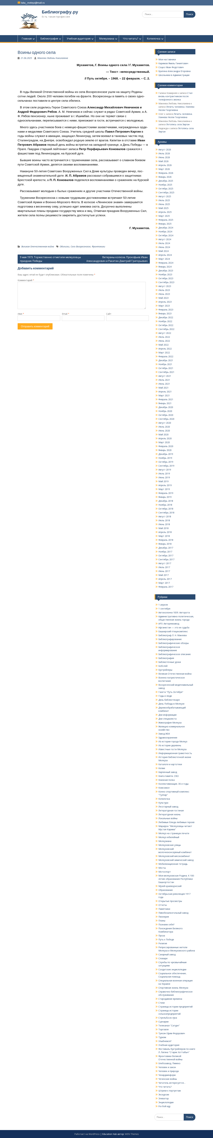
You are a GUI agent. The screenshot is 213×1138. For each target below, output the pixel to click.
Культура (163, 802)
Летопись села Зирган (178, 124)
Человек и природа (168, 1071)
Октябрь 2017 (165, 555)
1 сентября (164, 608)
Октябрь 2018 (165, 508)
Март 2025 (164, 215)
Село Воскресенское (81, 246)
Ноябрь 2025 (165, 184)
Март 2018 (164, 535)
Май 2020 (163, 434)
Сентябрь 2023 (166, 282)
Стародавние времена (170, 998)
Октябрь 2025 (165, 188)
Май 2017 (163, 575)
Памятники (164, 908)
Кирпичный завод (167, 772)
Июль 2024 (164, 243)
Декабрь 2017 (165, 547)
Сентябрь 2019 (166, 465)
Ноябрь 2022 (165, 321)
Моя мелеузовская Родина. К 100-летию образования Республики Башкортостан (176, 879)
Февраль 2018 (165, 539)
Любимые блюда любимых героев (176, 822)
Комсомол (163, 787)
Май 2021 (163, 387)
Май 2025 (163, 208)
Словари (162, 958)
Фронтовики (98, 246)
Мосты (162, 867)
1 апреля (163, 604)
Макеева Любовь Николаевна (52, 58)
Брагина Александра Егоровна (174, 71)
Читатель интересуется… (171, 1082)
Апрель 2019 (165, 485)
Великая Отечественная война (37, 246)
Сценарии (163, 1021)
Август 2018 (164, 516)
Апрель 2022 (165, 348)
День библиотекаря (169, 699)
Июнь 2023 (164, 293)
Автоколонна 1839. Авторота (174, 612)
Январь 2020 (165, 450)
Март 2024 (164, 258)
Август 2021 (164, 375)
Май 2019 (163, 481)
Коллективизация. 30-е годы (173, 783)
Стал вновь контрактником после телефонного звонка (175, 96)
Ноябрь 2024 (165, 231)
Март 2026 (164, 169)
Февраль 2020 (165, 446)
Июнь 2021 (164, 383)
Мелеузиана (106, 38)
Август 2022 (164, 333)
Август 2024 (164, 239)
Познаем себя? (166, 924)
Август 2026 (164, 149)
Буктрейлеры (165, 669)
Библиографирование (170, 639)
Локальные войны (167, 818)
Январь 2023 (165, 313)
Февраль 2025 (165, 219)
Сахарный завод (167, 954)
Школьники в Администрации (173, 75)
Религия (162, 943)
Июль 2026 (164, 153)
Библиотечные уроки (169, 662)
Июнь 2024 (164, 247)
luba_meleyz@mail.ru (33, 2)
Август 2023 (164, 286)
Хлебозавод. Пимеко (169, 1063)
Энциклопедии (166, 1102)
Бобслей (162, 665)
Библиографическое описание (174, 654)
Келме (161, 768)
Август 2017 (164, 563)
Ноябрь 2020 (165, 411)
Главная (27, 38)
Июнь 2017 (164, 571)
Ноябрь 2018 (165, 504)
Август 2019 (164, 469)
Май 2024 (163, 251)
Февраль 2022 (165, 356)
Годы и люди (165, 695)
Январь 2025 (165, 223)
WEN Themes (132, 1134)
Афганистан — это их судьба (173, 627)
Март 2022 (164, 352)
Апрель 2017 (165, 578)
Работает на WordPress (87, 1134)
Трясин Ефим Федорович (171, 1033)
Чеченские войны (167, 1078)
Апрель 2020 (165, 438)
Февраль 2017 (165, 586)
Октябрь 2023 (165, 278)
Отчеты (162, 904)
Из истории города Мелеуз (172, 741)
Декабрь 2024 (165, 227)
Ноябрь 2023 (165, 274)
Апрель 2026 (165, 165)
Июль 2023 (164, 290)
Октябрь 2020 (165, 414)
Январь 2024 (165, 266)
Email (65, 313)
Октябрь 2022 (165, 325)
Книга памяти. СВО (168, 775)
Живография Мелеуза (170, 722)
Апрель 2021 (165, 391)
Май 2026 (163, 161)
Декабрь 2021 (165, 360)
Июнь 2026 (164, 157)
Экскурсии (163, 1094)
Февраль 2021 (165, 399)
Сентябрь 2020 (166, 418)
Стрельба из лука (167, 1017)
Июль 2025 (164, 200)
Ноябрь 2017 (165, 551)
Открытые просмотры (170, 901)
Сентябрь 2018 (166, 512)
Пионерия (163, 916)
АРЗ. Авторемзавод (168, 623)
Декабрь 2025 (165, 180)
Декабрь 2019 (165, 454)
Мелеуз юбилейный (168, 837)
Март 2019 (164, 489)
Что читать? (130, 38)
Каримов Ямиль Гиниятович (173, 63)
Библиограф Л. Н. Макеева (172, 635)
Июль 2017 (164, 567)
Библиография (49, 38)
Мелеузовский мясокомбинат (174, 856)
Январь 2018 (165, 543)
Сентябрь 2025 (166, 192)
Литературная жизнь (169, 814)
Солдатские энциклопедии (172, 969)
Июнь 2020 (164, 430)
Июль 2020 (164, 426)
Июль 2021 (164, 379)
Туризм (162, 1037)
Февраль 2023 (165, 309)
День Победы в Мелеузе (171, 703)
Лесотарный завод (168, 806)
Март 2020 (164, 442)
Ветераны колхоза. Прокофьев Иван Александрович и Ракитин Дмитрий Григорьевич (117, 259)
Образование (165, 889)
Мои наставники (167, 59)
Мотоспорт (164, 871)
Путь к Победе (166, 939)
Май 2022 (163, 344)
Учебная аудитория (78, 38)
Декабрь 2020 (165, 407)
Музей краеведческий (170, 886)
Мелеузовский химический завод (176, 859)
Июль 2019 (164, 473)
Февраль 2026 (165, 172)
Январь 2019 (165, 496)
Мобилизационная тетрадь (173, 863)
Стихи (161, 1002)
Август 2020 (164, 422)
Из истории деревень (169, 745)
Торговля (163, 1029)
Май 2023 (163, 297)
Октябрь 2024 (165, 235)
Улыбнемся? (164, 1041)
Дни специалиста (167, 718)
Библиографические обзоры (173, 643)
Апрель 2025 (165, 211)
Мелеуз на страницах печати (173, 833)
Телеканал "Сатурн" (169, 1025)
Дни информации (167, 714)
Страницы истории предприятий (175, 1006)
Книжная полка (166, 779)
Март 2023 (164, 305)
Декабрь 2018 (165, 500)
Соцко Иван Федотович (171, 67)
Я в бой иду (164, 1106)
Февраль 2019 (165, 493)
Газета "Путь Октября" (170, 691)
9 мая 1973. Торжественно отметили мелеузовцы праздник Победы (50, 259)
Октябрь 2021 (165, 368)
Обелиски (64, 246)
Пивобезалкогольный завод (173, 912)
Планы (161, 920)
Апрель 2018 (165, 532)
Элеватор (163, 1098)
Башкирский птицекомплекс (173, 631)
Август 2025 (164, 196)
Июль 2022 (164, 336)
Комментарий (26, 280)
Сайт (108, 313)
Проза (161, 935)
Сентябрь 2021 (166, 372)
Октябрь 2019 (165, 461)
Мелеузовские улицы (169, 845)
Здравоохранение (167, 737)
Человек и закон (167, 1067)
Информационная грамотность (175, 753)
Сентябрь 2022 (166, 329)
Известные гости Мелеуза (172, 749)
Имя (21, 313)
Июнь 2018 (164, 524)
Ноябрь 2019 (165, 457)
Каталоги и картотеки (170, 764)
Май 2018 (163, 528)
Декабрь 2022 (165, 317)
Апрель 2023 (165, 301)
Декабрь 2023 (165, 270)
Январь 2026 (165, 176)
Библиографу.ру (60, 12)
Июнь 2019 (164, 477)
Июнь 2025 (164, 204)
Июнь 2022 (164, 340)
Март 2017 (164, 582)
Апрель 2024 (165, 254)
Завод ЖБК (164, 733)
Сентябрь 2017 (166, 559)
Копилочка (153, 38)
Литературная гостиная (171, 810)
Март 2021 (164, 395)
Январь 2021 (165, 403)
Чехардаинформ (167, 1075)
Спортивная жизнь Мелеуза (173, 987)
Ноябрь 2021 (165, 364)
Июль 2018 (164, 520)
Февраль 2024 (165, 262)
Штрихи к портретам (169, 1090)
